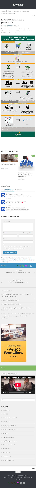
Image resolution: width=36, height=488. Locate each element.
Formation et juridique (8, 13)
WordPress (20, 477)
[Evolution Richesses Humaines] (20, 266)
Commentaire (6, 221)
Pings (19, 189)
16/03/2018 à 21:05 (21, 201)
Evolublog (18, 4)
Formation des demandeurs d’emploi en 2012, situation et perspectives (25, 174)
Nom (4, 233)
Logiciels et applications (9, 441)
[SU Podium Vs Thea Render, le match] (9, 158)
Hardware (5, 433)
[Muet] (30, 392)
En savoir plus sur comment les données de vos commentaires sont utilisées (17, 260)
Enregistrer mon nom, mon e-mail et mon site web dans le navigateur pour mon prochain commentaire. (17, 248)
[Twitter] (31, 266)
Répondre (8, 198)
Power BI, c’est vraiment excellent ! (12, 304)
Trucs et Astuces (7, 460)
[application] (18, 385)
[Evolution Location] (23, 266)
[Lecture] (3, 392)
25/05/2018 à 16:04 (20, 208)
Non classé (5, 452)
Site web (5, 239)
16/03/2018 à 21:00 (18, 194)
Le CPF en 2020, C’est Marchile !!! (11, 300)
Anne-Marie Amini (8, 25)
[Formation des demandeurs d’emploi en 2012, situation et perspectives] (26, 162)
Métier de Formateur (8, 445)
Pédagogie (5, 456)
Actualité (4, 11)
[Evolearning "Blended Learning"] (26, 266)
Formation (26, 11)
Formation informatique (9, 429)
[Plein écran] (32, 392)
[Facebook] (28, 266)
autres (4, 414)
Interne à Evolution (8, 437)
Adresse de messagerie (25, 233)
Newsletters (6, 448)
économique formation (15, 11)
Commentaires (8, 189)
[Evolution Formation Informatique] (18, 266)
